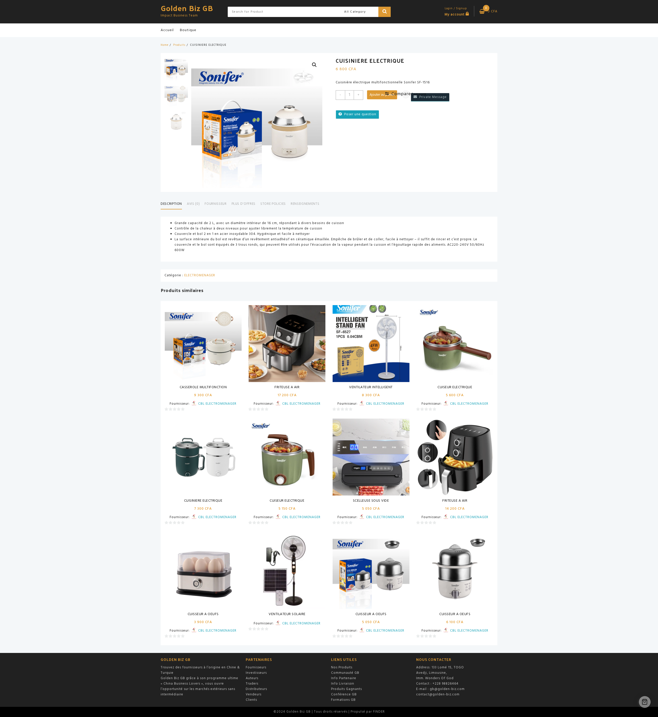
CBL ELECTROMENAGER (217, 403)
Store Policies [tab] (273, 204)
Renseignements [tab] (305, 204)
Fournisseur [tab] (215, 204)
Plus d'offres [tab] (243, 204)
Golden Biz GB (187, 8)
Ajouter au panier (382, 95)
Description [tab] (171, 204)
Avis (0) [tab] (193, 204)
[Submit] (384, 12)
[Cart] (645, 702)
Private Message (432, 97)
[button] (314, 64)
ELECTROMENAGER (199, 275)
